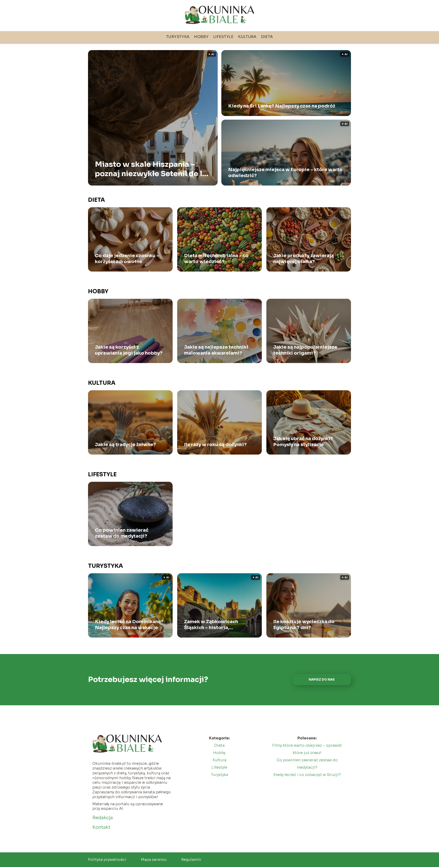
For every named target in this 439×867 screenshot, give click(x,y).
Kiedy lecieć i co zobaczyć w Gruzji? (307, 774)
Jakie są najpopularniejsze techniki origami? (305, 350)
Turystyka (178, 36)
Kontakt (101, 827)
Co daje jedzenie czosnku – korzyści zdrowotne (127, 258)
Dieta (267, 36)
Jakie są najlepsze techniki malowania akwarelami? (216, 350)
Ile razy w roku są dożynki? (215, 444)
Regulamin (191, 859)
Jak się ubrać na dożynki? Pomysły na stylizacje (303, 441)
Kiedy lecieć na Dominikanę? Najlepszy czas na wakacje (129, 624)
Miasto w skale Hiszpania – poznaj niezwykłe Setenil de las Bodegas (153, 168)
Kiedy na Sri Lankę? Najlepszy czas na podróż (281, 106)
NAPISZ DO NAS (322, 679)
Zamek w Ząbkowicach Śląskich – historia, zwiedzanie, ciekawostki (214, 625)
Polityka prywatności (107, 859)
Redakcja (102, 818)
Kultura (247, 36)
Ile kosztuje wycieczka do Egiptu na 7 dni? (304, 624)
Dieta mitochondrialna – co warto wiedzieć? (216, 258)
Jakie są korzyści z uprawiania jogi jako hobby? (129, 350)
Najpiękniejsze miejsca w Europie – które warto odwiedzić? (285, 172)
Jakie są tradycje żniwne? (125, 444)
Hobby (201, 36)
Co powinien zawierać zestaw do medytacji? (121, 533)
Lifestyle (223, 36)
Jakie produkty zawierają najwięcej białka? (303, 258)
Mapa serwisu (154, 859)
